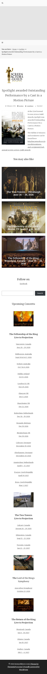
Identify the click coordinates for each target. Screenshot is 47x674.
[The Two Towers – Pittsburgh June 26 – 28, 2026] (23, 183)
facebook (23, 284)
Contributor (30, 106)
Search (40, 293)
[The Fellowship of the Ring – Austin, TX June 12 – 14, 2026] (23, 217)
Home (14, 49)
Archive (21, 49)
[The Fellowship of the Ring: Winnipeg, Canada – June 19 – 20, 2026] (23, 252)
